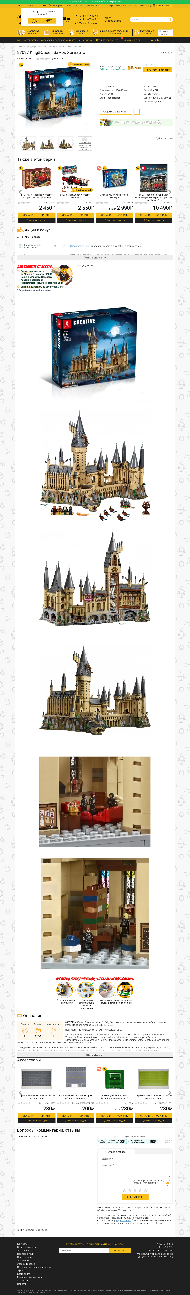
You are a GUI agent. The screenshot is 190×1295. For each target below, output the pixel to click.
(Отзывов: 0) (57, 59)
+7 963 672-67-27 (88, 19)
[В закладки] (137, 112)
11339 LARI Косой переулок (37, 194)
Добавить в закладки (37, 220)
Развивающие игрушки (29, 1277)
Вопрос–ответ (166, 138)
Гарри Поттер (50, 47)
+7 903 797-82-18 (88, 16)
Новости (22, 1283)
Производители (25, 1253)
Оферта (21, 1270)
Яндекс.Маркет (123, 1220)
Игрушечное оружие (107, 40)
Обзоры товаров (26, 1263)
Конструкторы (30, 40)
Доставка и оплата (73, 6)
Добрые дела (56, 6)
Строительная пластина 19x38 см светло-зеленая (76, 1096)
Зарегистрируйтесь (80, 246)
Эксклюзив (41, 1230)
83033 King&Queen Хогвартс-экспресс (114, 196)
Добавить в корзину (36, 215)
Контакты (127, 6)
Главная (20, 47)
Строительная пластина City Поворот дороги (115, 1096)
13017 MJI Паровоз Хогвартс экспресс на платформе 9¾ (76, 196)
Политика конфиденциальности (34, 1267)
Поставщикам (24, 1257)
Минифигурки (85, 40)
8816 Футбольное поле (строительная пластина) (36, 1096)
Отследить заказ (112, 6)
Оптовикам (23, 1260)
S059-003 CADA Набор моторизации (153, 1096)
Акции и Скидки (131, 40)
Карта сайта (23, 1273)
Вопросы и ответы (93, 6)
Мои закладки (143, 6)
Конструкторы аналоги (34, 47)
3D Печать (23, 1280)
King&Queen (122, 90)
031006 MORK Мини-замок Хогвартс (153, 196)
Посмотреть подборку (157, 69)
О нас (43, 6)
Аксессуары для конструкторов (58, 40)
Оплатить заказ (25, 1250)
